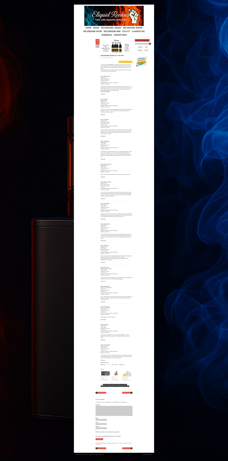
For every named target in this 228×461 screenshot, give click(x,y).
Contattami (120, 34)
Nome (97, 418)
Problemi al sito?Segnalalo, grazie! (126, 61)
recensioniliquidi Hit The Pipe (124, 386)
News (96, 27)
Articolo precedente (102, 392)
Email (97, 422)
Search (150, 44)
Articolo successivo (126, 392)
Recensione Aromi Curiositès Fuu (125, 377)
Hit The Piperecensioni (123, 384)
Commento (98, 404)
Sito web (97, 426)
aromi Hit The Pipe (106, 384)
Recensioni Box (112, 31)
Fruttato (146, 50)
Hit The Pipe (111, 384)
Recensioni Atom (92, 31)
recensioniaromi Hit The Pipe (115, 386)
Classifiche (138, 31)
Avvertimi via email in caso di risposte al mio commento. (107, 431)
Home (88, 27)
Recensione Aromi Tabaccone (115, 377)
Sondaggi (106, 34)
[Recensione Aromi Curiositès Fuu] (127, 373)
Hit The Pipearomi (116, 384)
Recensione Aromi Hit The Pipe (105, 386)
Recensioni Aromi (132, 27)
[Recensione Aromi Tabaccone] (116, 373)
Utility (126, 31)
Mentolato (140, 50)
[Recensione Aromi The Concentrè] (105, 373)
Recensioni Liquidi (111, 27)
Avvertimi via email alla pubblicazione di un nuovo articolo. (108, 436)
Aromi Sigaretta (109, 57)
